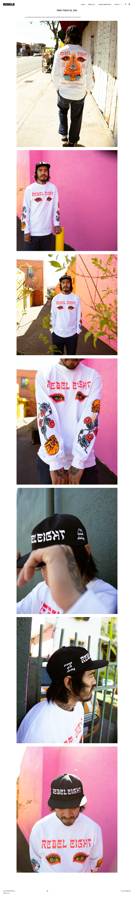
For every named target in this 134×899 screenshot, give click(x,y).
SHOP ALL (91, 4)
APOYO (117, 4)
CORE (83, 4)
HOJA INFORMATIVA (9, 891)
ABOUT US (6, 893)
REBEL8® (128, 891)
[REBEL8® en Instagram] (47, 891)
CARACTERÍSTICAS (105, 4)
